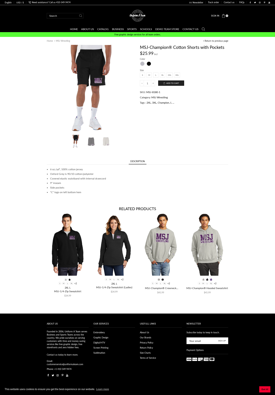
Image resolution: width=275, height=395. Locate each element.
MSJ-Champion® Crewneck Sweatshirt (160, 288)
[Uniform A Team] (137, 15)
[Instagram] (260, 2)
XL (71, 283)
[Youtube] (269, 2)
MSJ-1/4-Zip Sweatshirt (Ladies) (114, 287)
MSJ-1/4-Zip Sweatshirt (67, 291)
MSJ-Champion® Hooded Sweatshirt (207, 288)
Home (50, 40)
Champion (163, 102)
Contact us (229, 2)
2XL (149, 102)
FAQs (241, 2)
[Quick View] (54, 270)
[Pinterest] (264, 2)
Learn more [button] (102, 389)
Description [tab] (137, 161)
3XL (154, 102)
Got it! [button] (264, 389)
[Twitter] (255, 2)
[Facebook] (250, 2)
